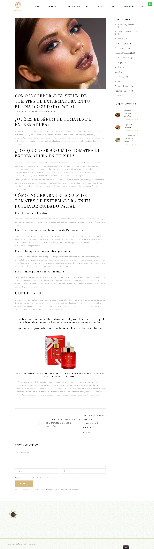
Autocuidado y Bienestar (125, 24)
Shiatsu (118, 81)
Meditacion (119, 67)
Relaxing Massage (122, 53)
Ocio (117, 72)
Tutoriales (119, 95)
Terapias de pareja (123, 86)
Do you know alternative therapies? (129, 138)
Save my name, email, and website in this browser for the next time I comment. (48, 478)
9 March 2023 (21, 111)
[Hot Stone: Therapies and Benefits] (117, 115)
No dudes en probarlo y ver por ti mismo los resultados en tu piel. (60, 328)
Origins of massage (127, 126)
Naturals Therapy (122, 91)
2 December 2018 (130, 120)
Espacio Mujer (49, 111)
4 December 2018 (130, 144)
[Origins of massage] (117, 127)
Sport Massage (121, 48)
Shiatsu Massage (122, 57)
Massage (118, 62)
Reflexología (120, 76)
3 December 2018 (130, 131)
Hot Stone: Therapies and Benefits (129, 113)
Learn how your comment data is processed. (64, 490)
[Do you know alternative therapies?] (117, 140)
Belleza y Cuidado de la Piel (126, 31)
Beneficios (36, 111)
